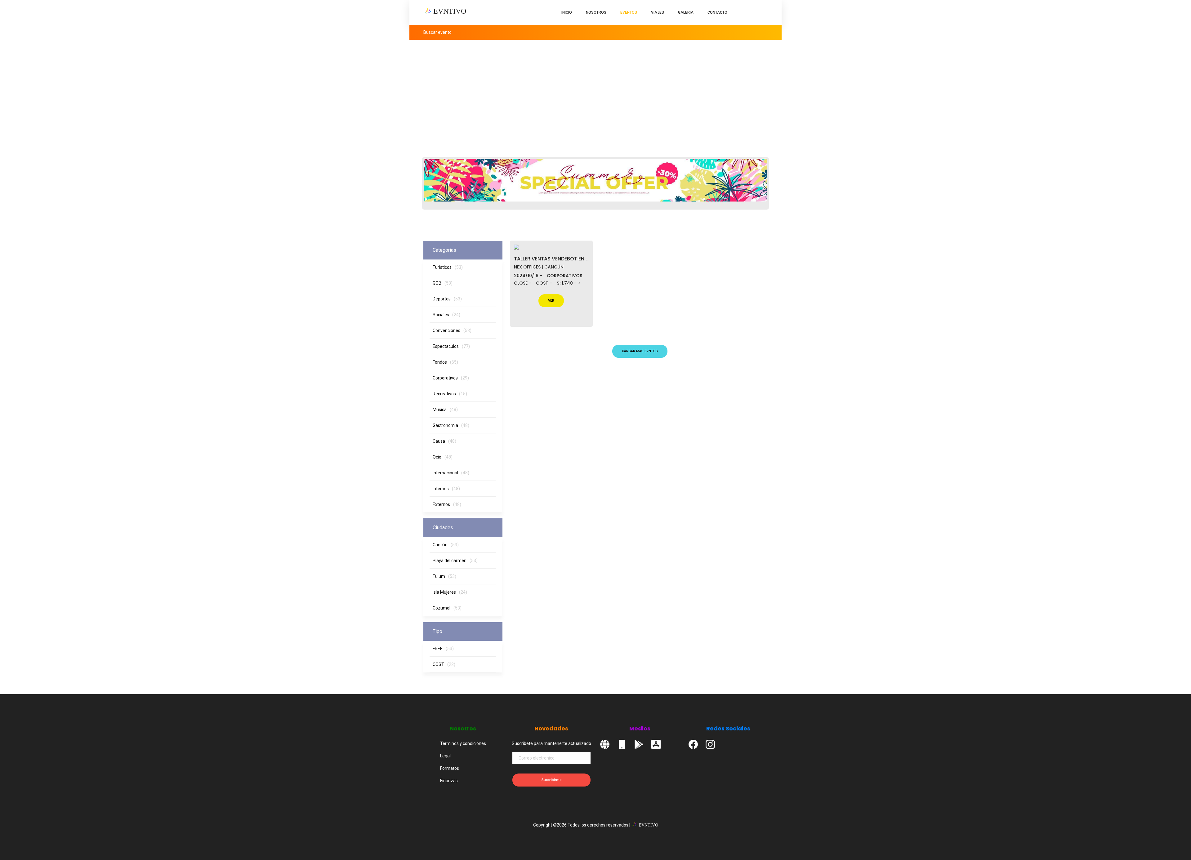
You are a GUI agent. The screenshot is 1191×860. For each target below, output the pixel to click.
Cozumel (447, 607)
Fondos (445, 362)
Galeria (686, 12)
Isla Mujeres (450, 592)
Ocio (443, 456)
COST (444, 664)
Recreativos (450, 393)
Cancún (446, 544)
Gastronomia (451, 425)
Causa (444, 441)
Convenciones (452, 330)
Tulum (444, 576)
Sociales (446, 314)
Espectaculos (451, 346)
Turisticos (448, 267)
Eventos (628, 12)
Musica (445, 409)
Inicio (566, 12)
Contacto (717, 12)
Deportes (447, 298)
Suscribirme (551, 780)
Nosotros (596, 12)
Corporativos (451, 377)
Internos (446, 488)
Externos (447, 504)
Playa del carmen (455, 560)
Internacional (451, 472)
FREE (443, 648)
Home (723, 87)
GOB (443, 283)
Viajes (657, 12)
